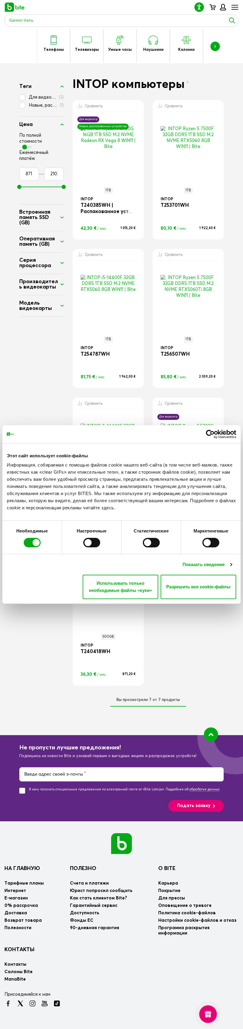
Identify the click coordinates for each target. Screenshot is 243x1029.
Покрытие (169, 890)
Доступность (84, 913)
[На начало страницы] (211, 734)
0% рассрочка (21, 905)
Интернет (15, 890)
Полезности (17, 928)
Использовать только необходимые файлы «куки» (120, 587)
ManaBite (222, 7)
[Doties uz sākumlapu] (121, 843)
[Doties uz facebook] (8, 1003)
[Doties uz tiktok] (56, 1003)
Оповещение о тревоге (185, 905)
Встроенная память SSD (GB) (34, 217)
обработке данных (204, 789)
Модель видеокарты (35, 305)
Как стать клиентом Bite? (98, 898)
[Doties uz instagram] (32, 1003)
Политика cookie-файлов (187, 913)
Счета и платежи (89, 883)
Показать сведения (204, 564)
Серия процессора (35, 263)
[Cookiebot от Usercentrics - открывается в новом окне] (210, 434)
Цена (26, 124)
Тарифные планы (24, 883)
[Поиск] (232, 20)
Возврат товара (23, 920)
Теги (25, 86)
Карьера (168, 883)
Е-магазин (16, 898)
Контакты (19, 949)
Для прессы (171, 898)
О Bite (166, 868)
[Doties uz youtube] (44, 1003)
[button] (201, 7)
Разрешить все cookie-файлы (198, 586)
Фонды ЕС (81, 920)
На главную (22, 868)
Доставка (15, 913)
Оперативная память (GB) (37, 241)
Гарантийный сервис (93, 905)
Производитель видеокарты (38, 284)
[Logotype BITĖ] (15, 7)
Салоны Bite (18, 972)
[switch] (91, 542)
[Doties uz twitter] (20, 1003)
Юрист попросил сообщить (101, 890)
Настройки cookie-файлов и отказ (197, 920)
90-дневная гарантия (94, 928)
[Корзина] (212, 7)
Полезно (83, 868)
